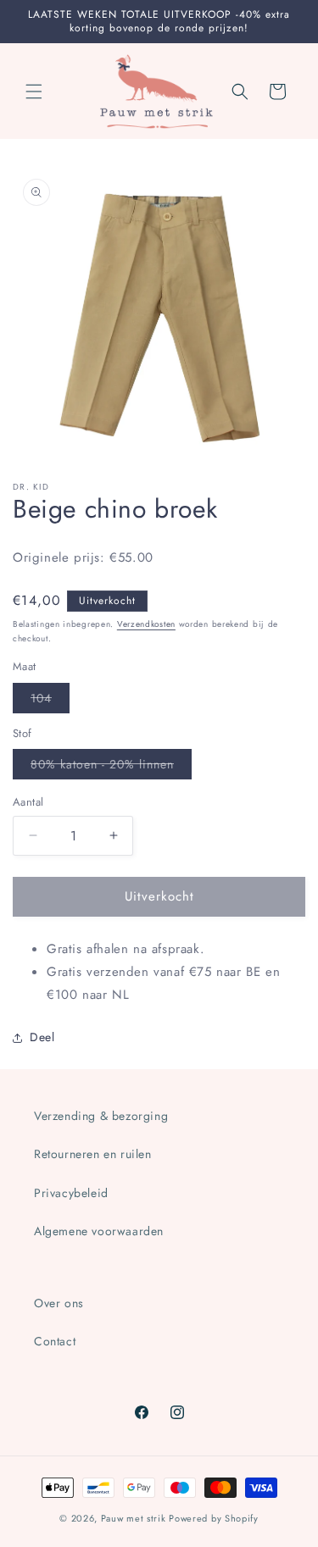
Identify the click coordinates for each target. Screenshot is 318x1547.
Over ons (59, 1303)
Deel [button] (42, 1037)
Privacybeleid (71, 1192)
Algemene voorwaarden (99, 1231)
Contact (54, 1341)
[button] (34, 91)
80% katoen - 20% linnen (111, 767)
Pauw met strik (133, 1518)
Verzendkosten (146, 624)
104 (50, 701)
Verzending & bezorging (101, 1115)
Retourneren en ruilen (93, 1153)
